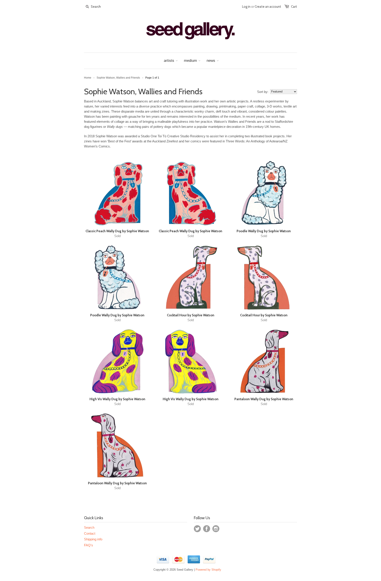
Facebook (206, 528)
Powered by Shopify (208, 569)
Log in (246, 7)
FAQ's (88, 545)
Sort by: (262, 92)
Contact (89, 533)
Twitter (197, 528)
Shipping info (93, 539)
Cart (294, 7)
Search (89, 527)
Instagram (215, 528)
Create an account (268, 7)
